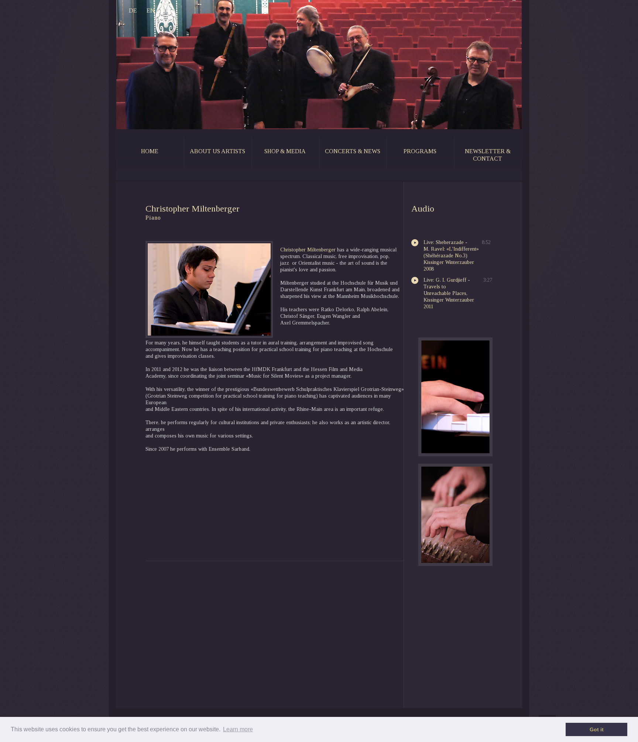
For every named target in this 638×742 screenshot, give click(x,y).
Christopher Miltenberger (308, 250)
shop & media (285, 151)
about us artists (217, 151)
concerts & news (352, 151)
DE (133, 10)
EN (151, 10)
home (149, 151)
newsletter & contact (488, 155)
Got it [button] (597, 729)
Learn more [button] (238, 729)
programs (420, 151)
